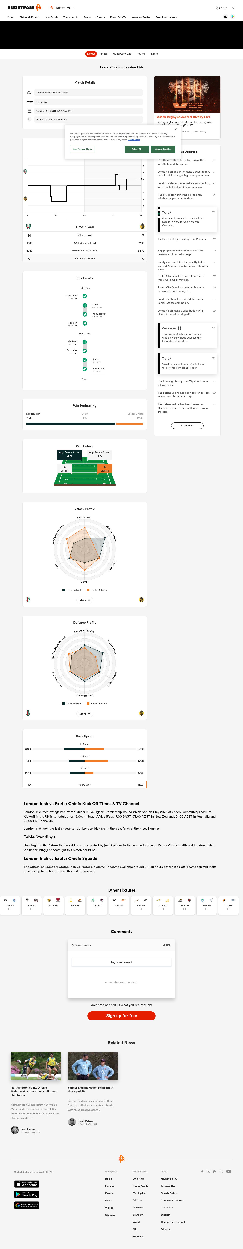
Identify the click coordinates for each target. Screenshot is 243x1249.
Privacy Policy (169, 1178)
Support (165, 1214)
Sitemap (110, 1215)
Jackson (72, 341)
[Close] (175, 129)
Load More (187, 425)
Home (108, 1178)
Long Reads (51, 17)
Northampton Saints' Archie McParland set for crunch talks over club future (34, 1091)
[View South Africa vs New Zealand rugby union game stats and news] (141, 905)
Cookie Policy (169, 1193)
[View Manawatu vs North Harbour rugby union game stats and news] (97, 905)
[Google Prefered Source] (47, 1205)
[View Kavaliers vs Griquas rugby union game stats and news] (228, 905)
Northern (138, 1207)
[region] (123, 142)
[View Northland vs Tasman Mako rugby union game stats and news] (207, 905)
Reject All (137, 149)
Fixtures (109, 1186)
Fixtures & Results (29, 17)
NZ (134, 1229)
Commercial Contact (173, 1222)
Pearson (72, 322)
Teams (87, 17)
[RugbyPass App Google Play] (47, 1195)
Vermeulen (98, 368)
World (136, 1222)
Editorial (166, 1229)
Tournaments (70, 17)
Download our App (166, 17)
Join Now (138, 1178)
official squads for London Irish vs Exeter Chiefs (65, 867)
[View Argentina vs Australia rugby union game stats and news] (163, 905)
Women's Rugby (141, 17)
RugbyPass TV (118, 17)
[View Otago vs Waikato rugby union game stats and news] (75, 905)
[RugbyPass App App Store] (47, 1184)
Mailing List (139, 1193)
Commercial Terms (172, 1200)
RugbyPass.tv (140, 1186)
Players (100, 17)
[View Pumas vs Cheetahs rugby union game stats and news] (119, 905)
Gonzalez (72, 295)
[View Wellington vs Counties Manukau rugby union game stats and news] (185, 905)
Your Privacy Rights (82, 149)
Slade (95, 304)
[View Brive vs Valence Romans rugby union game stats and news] (32, 905)
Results (109, 1193)
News (11, 17)
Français (138, 1236)
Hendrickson (99, 313)
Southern (138, 1214)
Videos (109, 1208)
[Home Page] (24, 7)
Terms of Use (168, 1186)
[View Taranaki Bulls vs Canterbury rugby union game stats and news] (53, 905)
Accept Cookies (163, 149)
